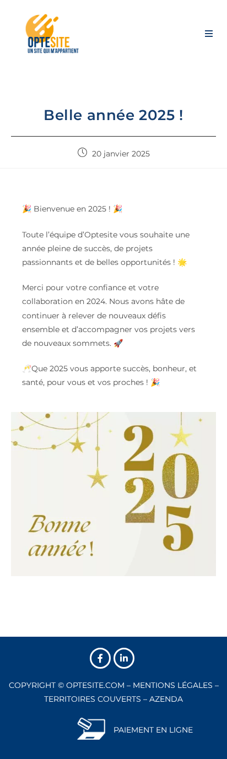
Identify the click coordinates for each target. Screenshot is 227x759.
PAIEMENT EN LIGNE (153, 730)
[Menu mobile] (209, 33)
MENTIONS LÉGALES (173, 685)
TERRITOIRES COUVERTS (92, 699)
